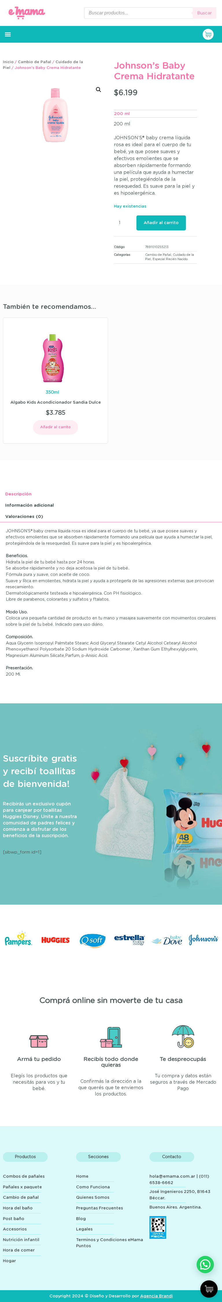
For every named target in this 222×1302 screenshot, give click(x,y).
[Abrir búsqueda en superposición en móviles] (150, 13)
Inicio (8, 62)
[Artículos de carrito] (211, 34)
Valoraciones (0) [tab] (24, 516)
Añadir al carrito (161, 223)
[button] (7, 34)
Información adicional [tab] (29, 505)
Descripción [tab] (18, 494)
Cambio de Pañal (34, 62)
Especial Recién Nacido (170, 259)
